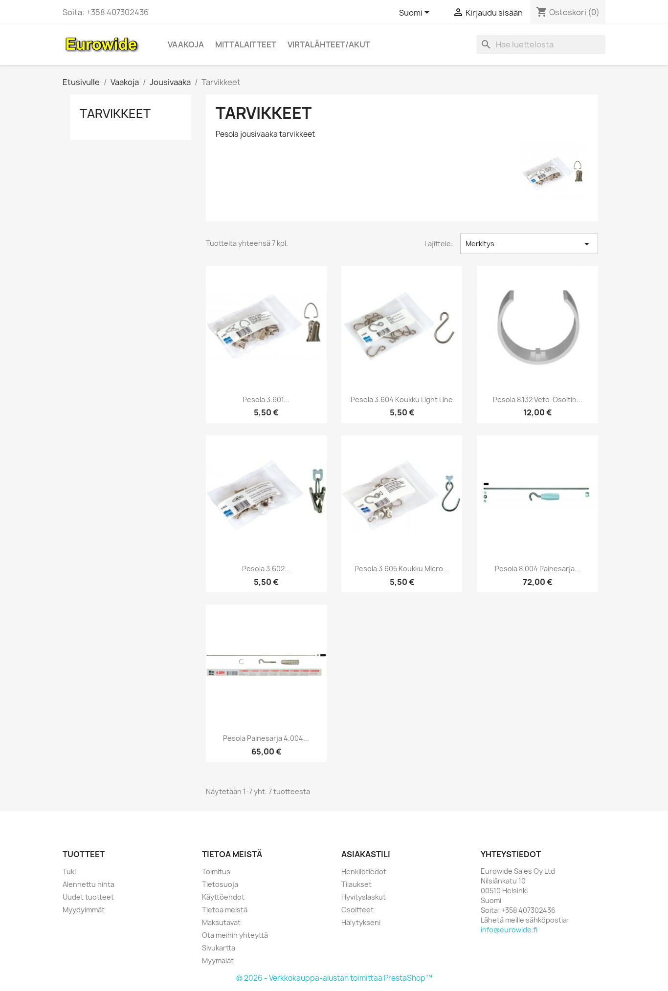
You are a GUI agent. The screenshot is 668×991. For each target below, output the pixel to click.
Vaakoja (186, 44)
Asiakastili (365, 854)
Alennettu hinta (88, 884)
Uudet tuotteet (88, 897)
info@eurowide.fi (509, 929)
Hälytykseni (360, 922)
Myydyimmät (84, 909)
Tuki (69, 871)
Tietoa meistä (224, 909)
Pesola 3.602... (266, 568)
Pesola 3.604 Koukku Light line (402, 399)
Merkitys (529, 244)
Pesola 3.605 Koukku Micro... (402, 568)
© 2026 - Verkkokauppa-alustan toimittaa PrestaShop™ (334, 978)
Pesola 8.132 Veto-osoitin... (537, 399)
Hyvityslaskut (363, 897)
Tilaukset (356, 884)
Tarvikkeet (115, 113)
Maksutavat (221, 922)
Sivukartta (218, 947)
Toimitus (216, 871)
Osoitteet (357, 909)
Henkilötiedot (363, 871)
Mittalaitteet (245, 44)
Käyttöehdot (223, 897)
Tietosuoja (220, 884)
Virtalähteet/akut (329, 44)
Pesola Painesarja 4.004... (266, 738)
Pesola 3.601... (266, 399)
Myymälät (218, 960)
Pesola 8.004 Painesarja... (537, 568)
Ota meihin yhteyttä (235, 935)
